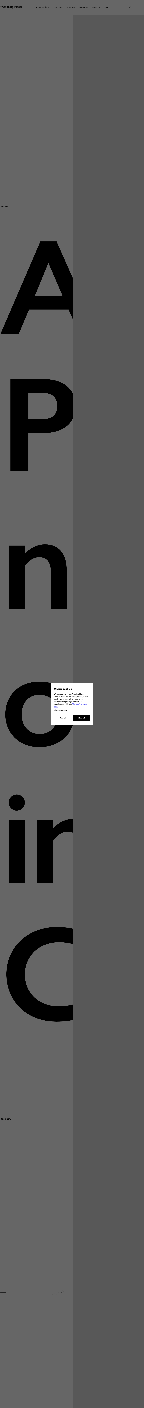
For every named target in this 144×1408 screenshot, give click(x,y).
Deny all (63, 718)
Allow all (81, 718)
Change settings (60, 710)
